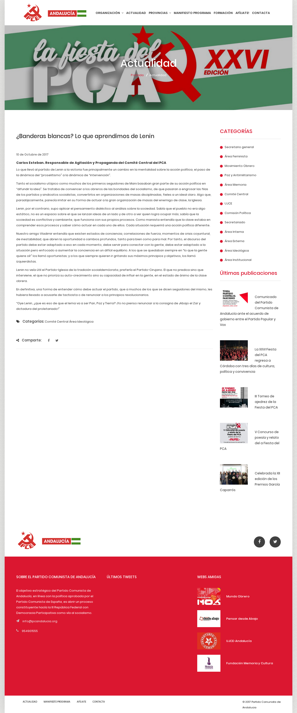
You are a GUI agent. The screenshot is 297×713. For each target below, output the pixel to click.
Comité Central (236, 194)
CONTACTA (261, 13)
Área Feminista (236, 156)
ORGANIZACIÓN (108, 13)
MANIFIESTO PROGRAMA (192, 13)
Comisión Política (238, 213)
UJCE (228, 203)
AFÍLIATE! (242, 13)
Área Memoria (235, 185)
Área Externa (234, 241)
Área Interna (234, 232)
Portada (137, 75)
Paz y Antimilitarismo (240, 175)
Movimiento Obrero (240, 166)
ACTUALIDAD (136, 13)
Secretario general (239, 147)
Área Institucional (238, 260)
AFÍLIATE (81, 701)
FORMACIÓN (223, 13)
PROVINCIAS (158, 13)
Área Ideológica (237, 251)
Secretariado (235, 222)
